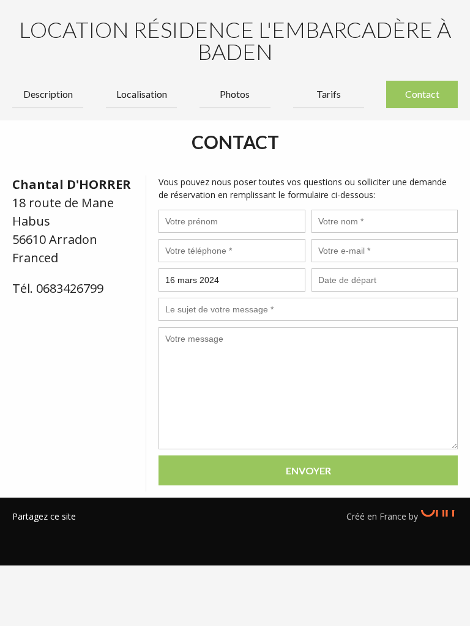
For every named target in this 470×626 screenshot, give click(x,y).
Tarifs (328, 94)
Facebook (21, 532)
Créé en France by (383, 516)
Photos (235, 94)
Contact (422, 94)
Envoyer (308, 470)
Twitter (40, 532)
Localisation (141, 94)
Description (48, 94)
